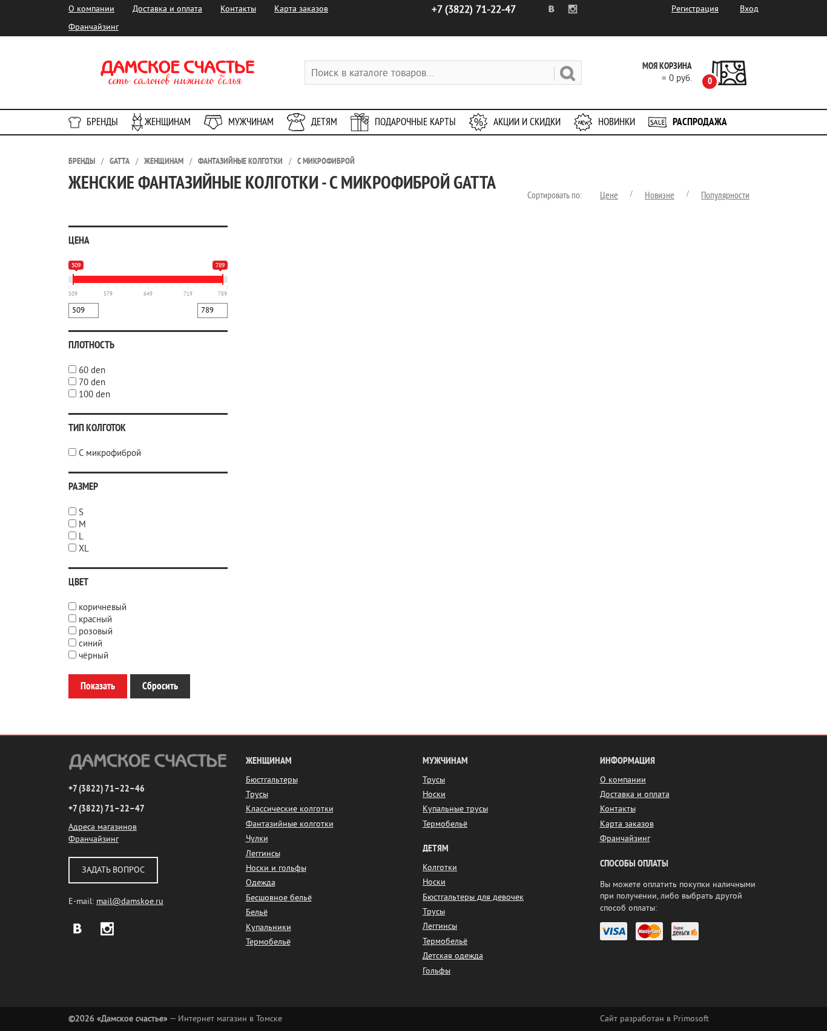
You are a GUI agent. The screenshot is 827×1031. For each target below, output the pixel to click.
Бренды (102, 122)
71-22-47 (474, 9)
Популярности (725, 195)
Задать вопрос (113, 869)
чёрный (93, 656)
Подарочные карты (415, 122)
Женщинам (168, 122)
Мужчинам (251, 122)
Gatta (120, 161)
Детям (324, 122)
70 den (92, 382)
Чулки (257, 838)
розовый (96, 631)
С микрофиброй (326, 161)
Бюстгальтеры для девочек (473, 897)
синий (90, 644)
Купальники (268, 927)
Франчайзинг (93, 26)
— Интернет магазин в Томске (175, 1018)
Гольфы (436, 970)
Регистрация (695, 8)
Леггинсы (263, 853)
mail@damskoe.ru (129, 901)
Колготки (440, 867)
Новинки (616, 122)
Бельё (257, 912)
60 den (92, 370)
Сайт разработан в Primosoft (654, 1018)
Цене (609, 195)
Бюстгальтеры (272, 779)
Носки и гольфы (276, 868)
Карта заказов (301, 8)
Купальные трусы (455, 808)
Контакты (238, 8)
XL (84, 549)
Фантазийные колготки (240, 161)
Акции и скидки (527, 122)
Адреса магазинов (102, 826)
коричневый (103, 607)
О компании (91, 8)
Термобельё (268, 941)
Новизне (659, 195)
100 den (94, 394)
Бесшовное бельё (279, 897)
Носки (434, 794)
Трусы (257, 794)
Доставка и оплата (167, 8)
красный (95, 619)
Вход (749, 8)
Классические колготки (290, 808)
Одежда (260, 882)
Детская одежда (453, 955)
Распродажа (700, 122)
